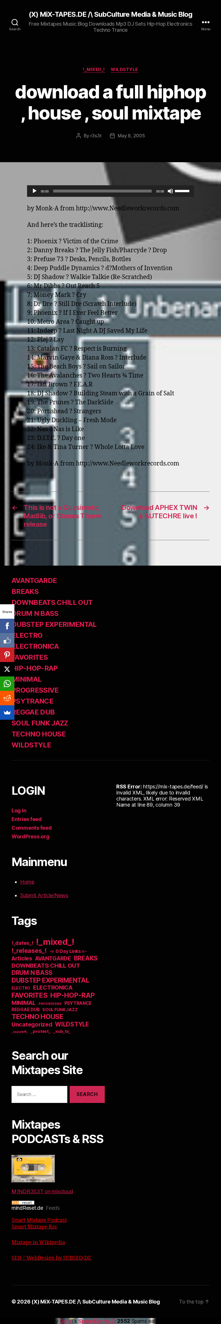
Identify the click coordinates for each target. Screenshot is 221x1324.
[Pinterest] (7, 655)
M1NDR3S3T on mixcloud (42, 1191)
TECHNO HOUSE (39, 734)
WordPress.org (30, 836)
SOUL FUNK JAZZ (40, 723)
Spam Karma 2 (96, 1321)
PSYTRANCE (32, 701)
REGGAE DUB (33, 712)
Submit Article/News (44, 895)
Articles (22, 958)
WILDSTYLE (124, 69)
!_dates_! (22, 943)
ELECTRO (27, 635)
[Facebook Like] (7, 640)
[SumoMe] (7, 712)
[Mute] (170, 191)
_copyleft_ (20, 1032)
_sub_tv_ (61, 1031)
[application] (110, 191)
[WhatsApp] (7, 683)
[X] (7, 669)
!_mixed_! (94, 69)
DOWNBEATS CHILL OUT (52, 602)
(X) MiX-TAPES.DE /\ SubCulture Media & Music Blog (110, 14)
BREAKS (25, 591)
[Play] (34, 191)
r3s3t (96, 136)
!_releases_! (29, 950)
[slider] (183, 190)
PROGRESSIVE (35, 690)
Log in (19, 810)
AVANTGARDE (34, 580)
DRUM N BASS (35, 613)
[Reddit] (7, 698)
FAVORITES (30, 657)
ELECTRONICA (35, 646)
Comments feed (32, 828)
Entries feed (27, 819)
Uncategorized (32, 1024)
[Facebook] (7, 626)
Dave (65, 1321)
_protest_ (41, 1031)
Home (27, 882)
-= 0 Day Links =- (68, 951)
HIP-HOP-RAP (35, 668)
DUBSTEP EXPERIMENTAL (54, 624)
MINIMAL (26, 679)
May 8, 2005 (131, 136)
